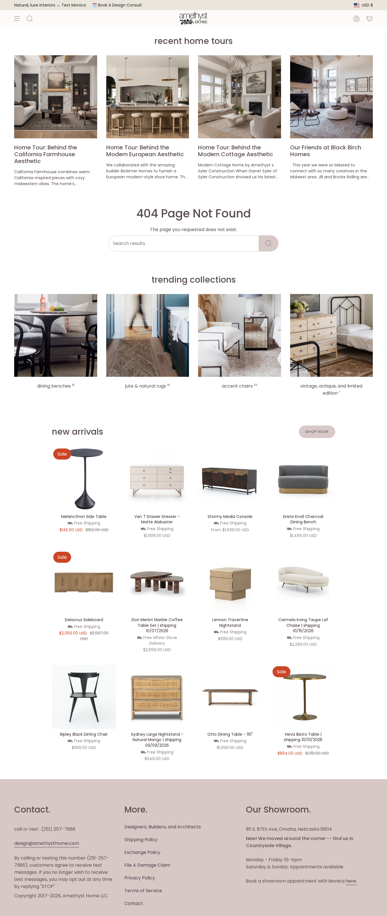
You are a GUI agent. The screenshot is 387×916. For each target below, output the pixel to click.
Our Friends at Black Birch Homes (325, 151)
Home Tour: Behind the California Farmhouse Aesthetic (45, 154)
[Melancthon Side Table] (84, 479)
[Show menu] (17, 19)
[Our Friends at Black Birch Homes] (331, 96)
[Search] (268, 243)
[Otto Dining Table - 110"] (230, 697)
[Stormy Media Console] (230, 479)
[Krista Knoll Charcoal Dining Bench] (303, 479)
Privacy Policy (139, 878)
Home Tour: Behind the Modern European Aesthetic (145, 151)
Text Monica (73, 5)
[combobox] (184, 243)
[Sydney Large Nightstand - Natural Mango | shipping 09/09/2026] (157, 697)
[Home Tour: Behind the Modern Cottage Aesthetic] (239, 96)
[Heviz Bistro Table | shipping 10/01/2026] (303, 697)
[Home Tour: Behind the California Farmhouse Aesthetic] (55, 96)
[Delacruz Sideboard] (84, 582)
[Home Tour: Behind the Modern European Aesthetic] (147, 96)
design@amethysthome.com (46, 843)
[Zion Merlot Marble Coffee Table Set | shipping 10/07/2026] (157, 582)
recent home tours (193, 41)
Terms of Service (143, 890)
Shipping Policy (141, 839)
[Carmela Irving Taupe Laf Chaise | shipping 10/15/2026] (303, 582)
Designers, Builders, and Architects (162, 827)
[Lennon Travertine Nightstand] (230, 582)
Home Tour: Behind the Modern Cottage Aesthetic (235, 151)
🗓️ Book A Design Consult (117, 5)
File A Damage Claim (147, 865)
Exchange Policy (142, 852)
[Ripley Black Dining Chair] (84, 697)
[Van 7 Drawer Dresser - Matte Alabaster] (157, 479)
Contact (133, 903)
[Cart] (369, 19)
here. (351, 881)
